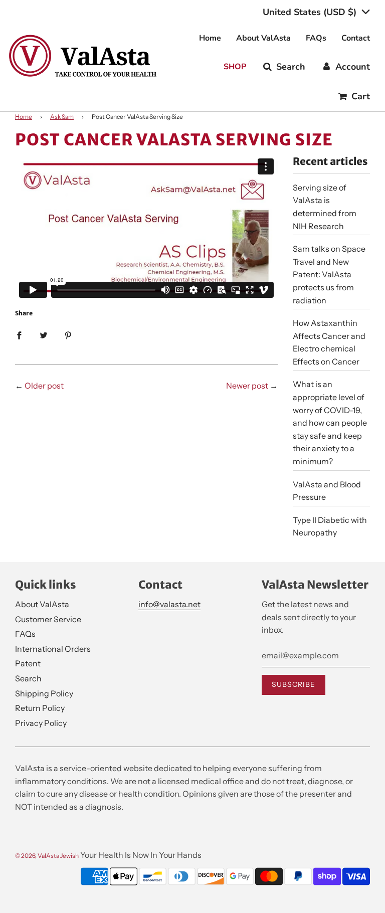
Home (210, 38)
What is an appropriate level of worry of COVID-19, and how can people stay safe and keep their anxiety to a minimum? (330, 422)
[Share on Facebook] (19, 335)
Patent (28, 663)
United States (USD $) (311, 12)
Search (28, 678)
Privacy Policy (41, 723)
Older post (44, 386)
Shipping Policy (44, 693)
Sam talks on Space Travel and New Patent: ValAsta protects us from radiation (329, 274)
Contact (355, 38)
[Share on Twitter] (43, 335)
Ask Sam (62, 116)
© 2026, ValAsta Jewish (47, 855)
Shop (235, 66)
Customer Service (48, 619)
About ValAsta (263, 38)
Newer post (247, 386)
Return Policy (40, 708)
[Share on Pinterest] (68, 335)
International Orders (53, 649)
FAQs (316, 38)
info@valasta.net (169, 604)
